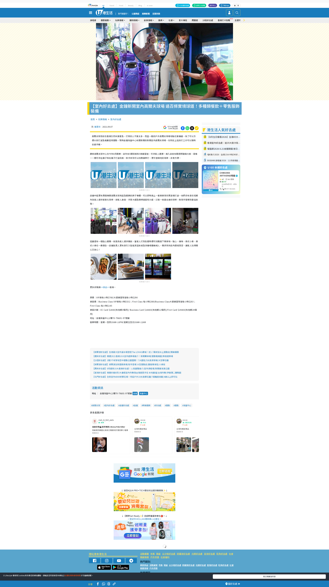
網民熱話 (144, 565)
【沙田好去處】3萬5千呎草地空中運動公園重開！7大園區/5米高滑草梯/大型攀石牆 (131, 360)
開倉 (158, 553)
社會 (231, 553)
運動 (168, 405)
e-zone (150, 5)
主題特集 (239, 20)
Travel (111, 5)
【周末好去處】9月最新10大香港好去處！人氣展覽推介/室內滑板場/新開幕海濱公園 (131, 368)
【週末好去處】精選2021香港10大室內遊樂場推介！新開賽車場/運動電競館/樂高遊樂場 (133, 356)
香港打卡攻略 (224, 20)
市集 (152, 553)
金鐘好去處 (124, 405)
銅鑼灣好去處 (183, 553)
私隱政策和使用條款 (73, 575)
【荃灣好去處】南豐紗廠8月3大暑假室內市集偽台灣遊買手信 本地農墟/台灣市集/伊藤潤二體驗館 (137, 372)
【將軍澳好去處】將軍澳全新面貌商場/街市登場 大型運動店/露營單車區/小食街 (129, 364)
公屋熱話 (135, 14)
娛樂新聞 (146, 14)
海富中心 (143, 393)
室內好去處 (115, 119)
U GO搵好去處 (184, 5)
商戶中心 (213, 5)
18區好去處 (208, 20)
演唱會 (93, 20)
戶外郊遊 (154, 557)
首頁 (92, 119)
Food (121, 5)
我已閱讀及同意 (269, 576)
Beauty (131, 5)
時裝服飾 (146, 405)
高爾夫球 (96, 405)
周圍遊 (195, 20)
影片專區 (183, 20)
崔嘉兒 (97, 126)
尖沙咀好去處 (168, 553)
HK (103, 5)
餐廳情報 (144, 557)
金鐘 (135, 393)
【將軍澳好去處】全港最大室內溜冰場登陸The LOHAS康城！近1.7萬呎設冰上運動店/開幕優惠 (136, 352)
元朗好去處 (196, 553)
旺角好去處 (221, 553)
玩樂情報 (102, 119)
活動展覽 (144, 553)
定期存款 (156, 14)
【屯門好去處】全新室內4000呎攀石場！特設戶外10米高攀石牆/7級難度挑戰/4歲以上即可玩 (135, 376)
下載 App (226, 5)
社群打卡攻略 (200, 5)
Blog (140, 5)
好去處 (158, 405)
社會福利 (165, 557)
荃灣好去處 (209, 553)
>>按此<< (105, 287)
